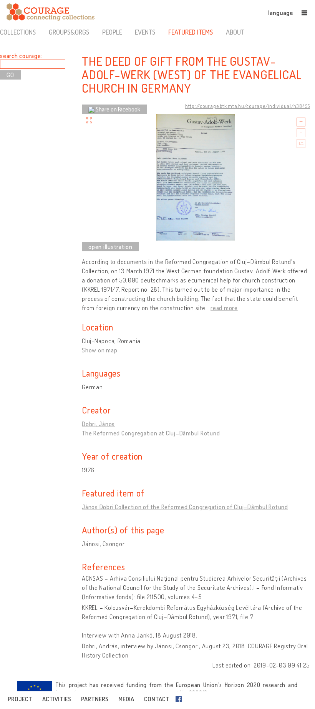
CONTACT (156, 699)
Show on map (99, 350)
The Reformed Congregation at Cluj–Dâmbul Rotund (151, 433)
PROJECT (20, 699)
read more (224, 308)
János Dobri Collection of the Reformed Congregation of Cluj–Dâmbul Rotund (185, 507)
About (235, 32)
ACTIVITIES (56, 699)
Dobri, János (98, 424)
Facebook (180, 699)
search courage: (21, 56)
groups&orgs (69, 32)
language (280, 13)
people (112, 32)
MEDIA (126, 699)
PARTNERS (94, 699)
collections (18, 32)
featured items (190, 32)
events (145, 32)
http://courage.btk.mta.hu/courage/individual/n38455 (247, 106)
